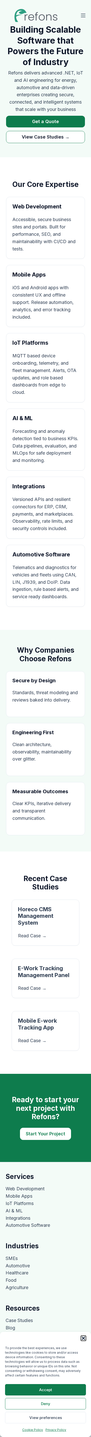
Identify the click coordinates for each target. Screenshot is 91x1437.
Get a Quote (45, 121)
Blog (10, 1327)
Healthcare (17, 1272)
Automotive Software (28, 1225)
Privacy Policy (56, 1430)
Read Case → (32, 935)
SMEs (12, 1258)
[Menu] (83, 15)
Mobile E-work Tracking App (37, 1024)
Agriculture (17, 1287)
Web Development (25, 1188)
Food (11, 1280)
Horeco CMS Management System (35, 916)
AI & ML (14, 1210)
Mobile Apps (19, 1196)
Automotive (18, 1265)
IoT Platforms (20, 1203)
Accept (45, 1389)
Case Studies (19, 1320)
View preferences (45, 1417)
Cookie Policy (32, 1430)
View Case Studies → (46, 137)
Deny (45, 1403)
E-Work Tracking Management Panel (44, 971)
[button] (83, 1338)
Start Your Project (45, 1133)
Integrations (18, 1218)
